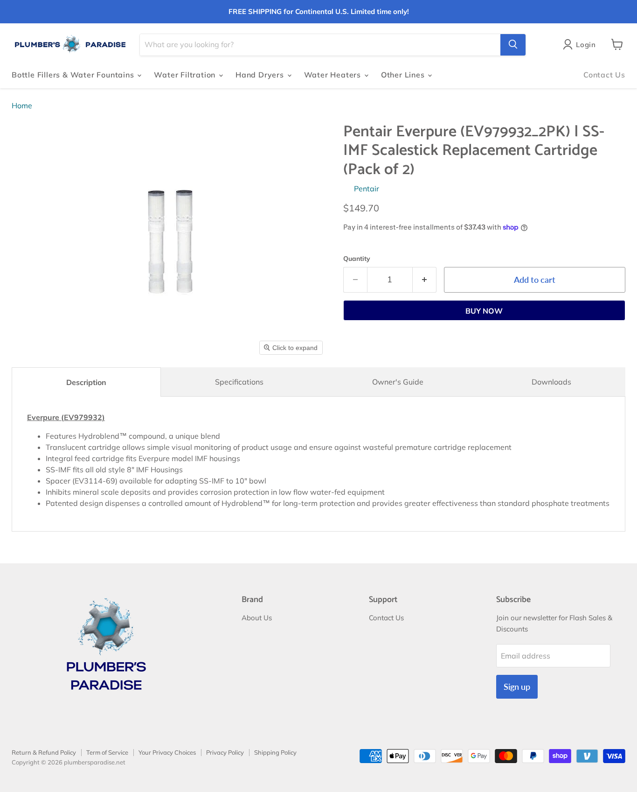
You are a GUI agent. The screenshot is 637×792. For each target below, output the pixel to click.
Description (86, 382)
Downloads (551, 381)
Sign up (517, 686)
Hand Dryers (260, 74)
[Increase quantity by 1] (424, 280)
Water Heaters (333, 74)
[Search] (513, 44)
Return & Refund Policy (44, 752)
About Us (257, 617)
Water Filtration (186, 74)
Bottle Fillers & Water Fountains (74, 74)
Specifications (239, 381)
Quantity (356, 258)
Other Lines (404, 74)
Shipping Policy (275, 752)
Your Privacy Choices (167, 752)
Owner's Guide (397, 381)
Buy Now (484, 310)
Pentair (366, 188)
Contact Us (604, 74)
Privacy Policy (225, 752)
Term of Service (107, 752)
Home (22, 105)
